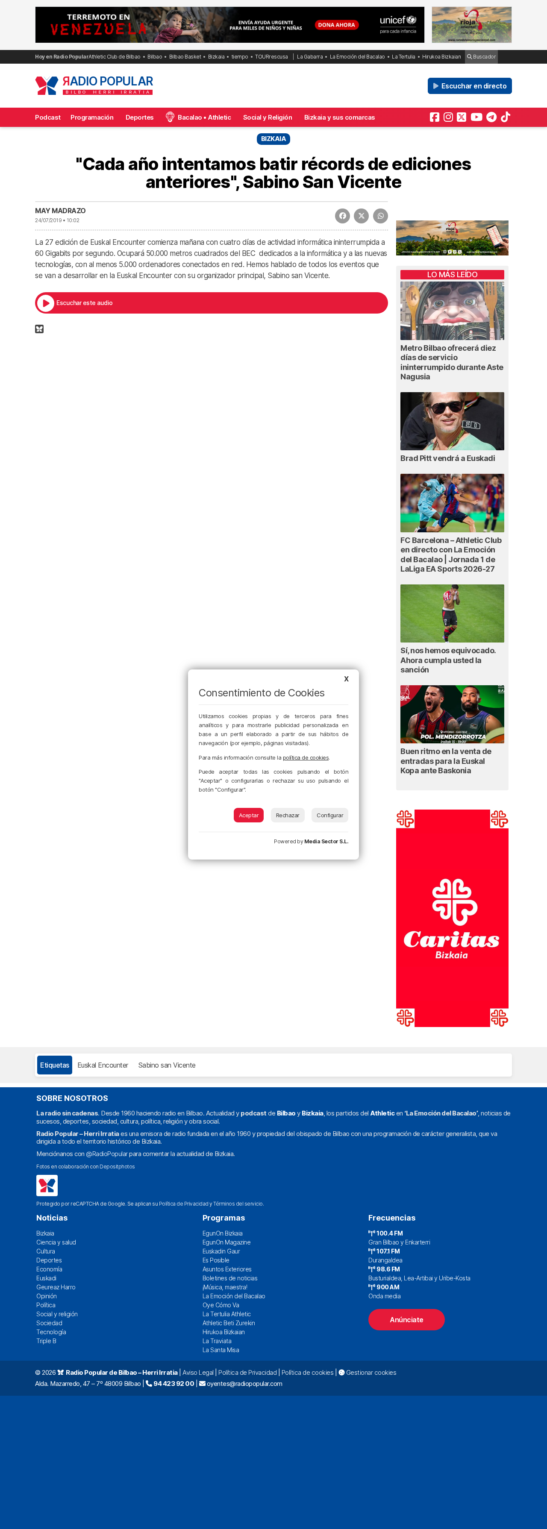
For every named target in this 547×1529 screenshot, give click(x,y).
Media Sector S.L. (326, 841)
